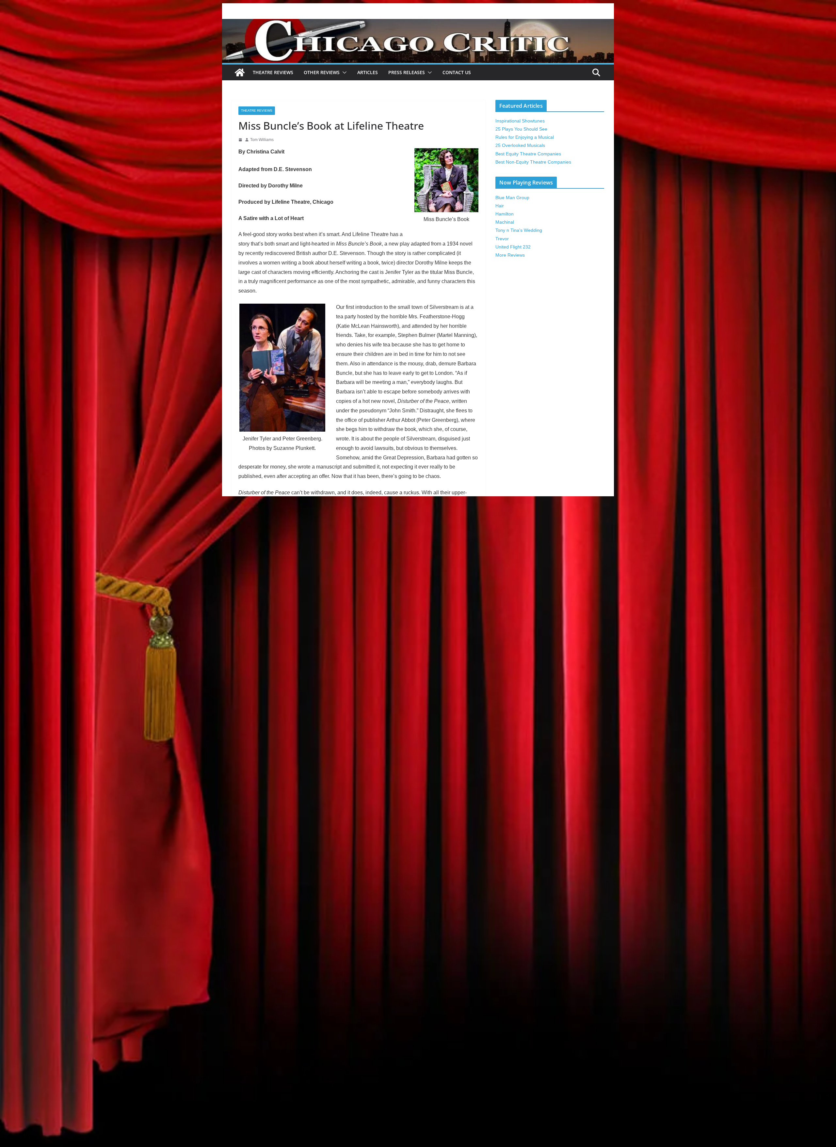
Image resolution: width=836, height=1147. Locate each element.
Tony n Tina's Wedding (518, 230)
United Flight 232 (513, 246)
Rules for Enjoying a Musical (524, 137)
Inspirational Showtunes (520, 120)
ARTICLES (367, 72)
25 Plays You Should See (521, 129)
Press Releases (406, 72)
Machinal (504, 222)
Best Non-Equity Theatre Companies (533, 162)
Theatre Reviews (273, 72)
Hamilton (504, 213)
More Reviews (510, 255)
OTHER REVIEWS (322, 72)
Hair (499, 205)
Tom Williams (262, 139)
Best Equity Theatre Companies (528, 153)
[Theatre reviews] (418, 23)
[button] (343, 72)
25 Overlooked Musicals (520, 145)
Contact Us (456, 72)
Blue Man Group (512, 197)
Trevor (502, 238)
